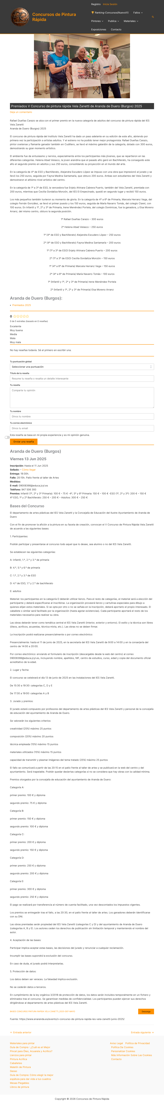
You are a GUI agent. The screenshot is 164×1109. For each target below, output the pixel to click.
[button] (141, 12)
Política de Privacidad (137, 1043)
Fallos (136, 12)
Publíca (112, 21)
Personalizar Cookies (123, 1051)
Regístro (96, 4)
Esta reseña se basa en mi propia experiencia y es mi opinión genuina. (50, 435)
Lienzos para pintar (21, 1055)
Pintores (96, 21)
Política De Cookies (122, 1047)
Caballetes (16, 1063)
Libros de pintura (19, 1087)
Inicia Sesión (110, 4)
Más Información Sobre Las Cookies (131, 1055)
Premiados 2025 (21, 305)
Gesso (13, 1071)
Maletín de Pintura (20, 1067)
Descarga (146, 1011)
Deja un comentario (21, 112)
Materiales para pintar (22, 1043)
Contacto (116, 29)
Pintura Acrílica (18, 1059)
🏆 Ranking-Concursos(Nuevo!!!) (110, 12)
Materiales (130, 21)
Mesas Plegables (19, 1083)
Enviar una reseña (24, 441)
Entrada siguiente (142, 1032)
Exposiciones (98, 29)
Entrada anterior (20, 1032)
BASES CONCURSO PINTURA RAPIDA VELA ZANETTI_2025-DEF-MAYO (42, 1011)
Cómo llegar (29, 469)
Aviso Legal (116, 1043)
